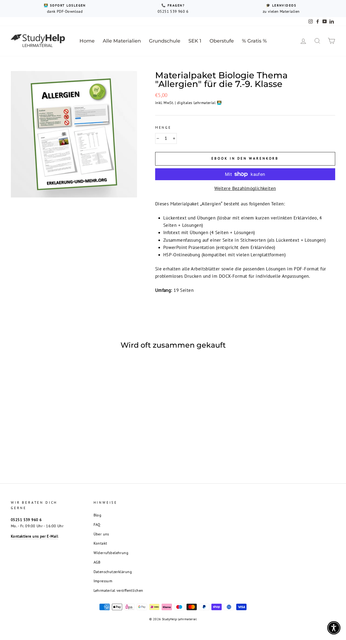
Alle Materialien (122, 41)
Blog (98, 515)
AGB (97, 562)
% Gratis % (254, 41)
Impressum (103, 580)
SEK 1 (194, 41)
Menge (163, 127)
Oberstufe (221, 41)
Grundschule (164, 41)
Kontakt (100, 543)
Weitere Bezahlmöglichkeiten (245, 188)
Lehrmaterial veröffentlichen (118, 590)
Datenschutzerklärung (113, 571)
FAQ (97, 524)
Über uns (101, 533)
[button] (334, 628)
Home (87, 41)
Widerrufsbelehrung (111, 552)
